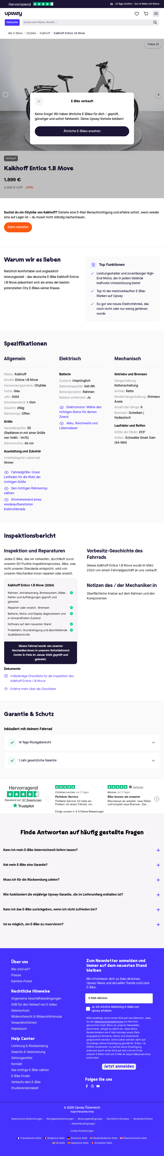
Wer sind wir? (20, 969)
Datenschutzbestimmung (108, 1022)
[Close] (85, 3)
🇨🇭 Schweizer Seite (101, 1143)
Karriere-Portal (21, 981)
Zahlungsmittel (21, 1058)
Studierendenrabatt (25, 1088)
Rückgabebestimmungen (60, 1119)
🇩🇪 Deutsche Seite (77, 1138)
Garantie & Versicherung (28, 1052)
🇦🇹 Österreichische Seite (133, 1138)
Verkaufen (12, 22)
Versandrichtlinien (24, 1022)
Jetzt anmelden (119, 1067)
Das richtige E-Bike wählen (30, 1070)
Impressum (19, 1029)
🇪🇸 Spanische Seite (78, 1143)
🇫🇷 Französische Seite (29, 1138)
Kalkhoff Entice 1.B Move (69, 33)
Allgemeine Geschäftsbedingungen (36, 998)
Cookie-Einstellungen (82, 1131)
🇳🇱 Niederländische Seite (103, 1138)
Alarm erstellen (18, 227)
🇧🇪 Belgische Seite (54, 1138)
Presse (16, 975)
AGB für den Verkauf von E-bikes (34, 1004)
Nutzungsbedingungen (90, 1119)
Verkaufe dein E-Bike (26, 1082)
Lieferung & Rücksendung (29, 1046)
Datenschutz (20, 1010)
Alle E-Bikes (15, 33)
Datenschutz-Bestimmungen (27, 1119)
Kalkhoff (45, 33)
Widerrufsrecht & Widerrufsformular (36, 1016)
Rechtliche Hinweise (118, 1119)
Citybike (31, 33)
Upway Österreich (87, 1107)
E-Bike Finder (20, 1076)
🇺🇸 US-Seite (58, 1143)
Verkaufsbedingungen (83, 1124)
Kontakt (16, 1064)
